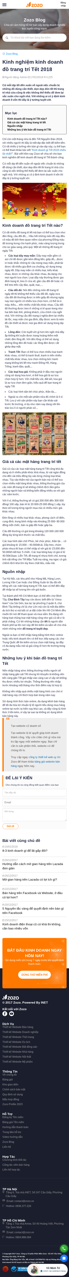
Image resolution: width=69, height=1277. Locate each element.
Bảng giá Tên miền (13, 1122)
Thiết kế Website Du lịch (16, 1042)
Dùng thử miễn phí (34, 974)
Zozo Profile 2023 (12, 1104)
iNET (44, 1002)
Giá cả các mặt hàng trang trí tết (26, 122)
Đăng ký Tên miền (12, 1117)
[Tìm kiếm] (7, 38)
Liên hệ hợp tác (11, 1169)
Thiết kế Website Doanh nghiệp (20, 1032)
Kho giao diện (10, 1084)
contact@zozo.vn (24, 1201)
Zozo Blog (8, 1142)
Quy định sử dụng (12, 1094)
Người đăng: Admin (16, 77)
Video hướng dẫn (12, 1137)
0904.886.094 (23, 1237)
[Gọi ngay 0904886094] (64, 1248)
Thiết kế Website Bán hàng (17, 1027)
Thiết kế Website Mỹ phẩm (17, 1061)
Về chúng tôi (9, 1074)
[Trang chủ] (4, 53)
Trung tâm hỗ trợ (11, 1132)
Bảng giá (7, 1079)
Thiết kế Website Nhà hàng (17, 1051)
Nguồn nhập (15, 126)
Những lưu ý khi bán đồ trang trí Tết (29, 129)
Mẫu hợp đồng (10, 1099)
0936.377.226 (23, 1206)
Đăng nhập (63, 4)
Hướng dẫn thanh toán (15, 1127)
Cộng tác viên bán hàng (16, 1164)
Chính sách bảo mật (13, 1089)
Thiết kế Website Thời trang (18, 1037)
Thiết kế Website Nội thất (16, 1056)
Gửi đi (10, 826)
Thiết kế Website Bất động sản (19, 1046)
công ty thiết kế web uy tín (44, 757)
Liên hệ (6, 1146)
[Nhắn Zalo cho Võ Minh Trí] (64, 1258)
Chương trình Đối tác (14, 1159)
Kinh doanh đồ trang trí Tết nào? (27, 118)
